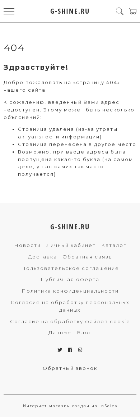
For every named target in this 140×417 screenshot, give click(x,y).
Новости (27, 245)
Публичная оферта (70, 279)
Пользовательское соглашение (70, 268)
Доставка (42, 257)
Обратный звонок (70, 368)
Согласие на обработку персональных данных (70, 306)
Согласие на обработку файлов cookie (70, 321)
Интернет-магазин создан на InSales (70, 406)
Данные (59, 332)
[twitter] (60, 350)
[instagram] (80, 350)
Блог (84, 332)
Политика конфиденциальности (70, 291)
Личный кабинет (71, 245)
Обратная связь (87, 257)
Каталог (113, 245)
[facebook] (70, 350)
